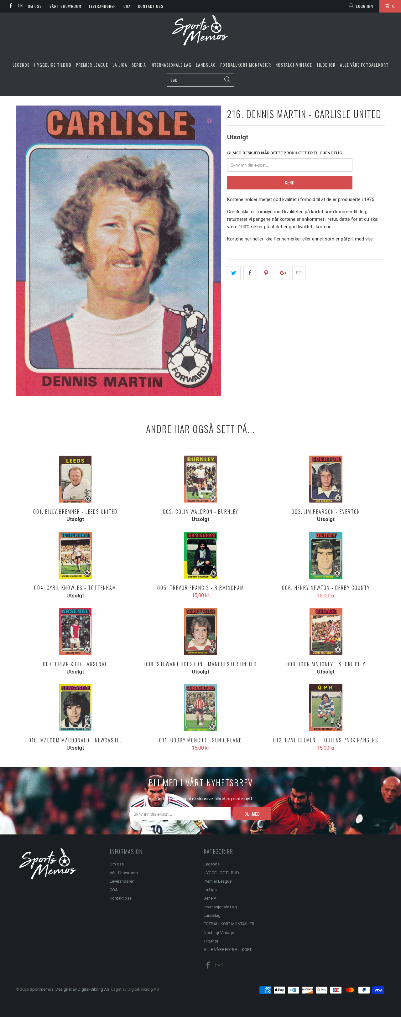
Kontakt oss (151, 6)
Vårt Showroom (65, 6)
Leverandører (102, 6)
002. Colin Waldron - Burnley (200, 479)
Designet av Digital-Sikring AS (82, 989)
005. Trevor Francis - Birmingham (200, 555)
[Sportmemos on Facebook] (10, 6)
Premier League (92, 64)
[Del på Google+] (282, 273)
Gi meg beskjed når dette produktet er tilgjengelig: (285, 153)
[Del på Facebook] (250, 273)
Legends (21, 64)
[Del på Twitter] (234, 273)
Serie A (139, 64)
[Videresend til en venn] (299, 273)
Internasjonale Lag (170, 64)
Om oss (35, 6)
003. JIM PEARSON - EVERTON (325, 479)
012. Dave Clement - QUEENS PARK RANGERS (325, 707)
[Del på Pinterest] (266, 273)
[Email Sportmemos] (20, 6)
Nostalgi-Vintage (293, 64)
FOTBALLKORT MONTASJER (245, 64)
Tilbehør (326, 64)
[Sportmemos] (200, 30)
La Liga (119, 64)
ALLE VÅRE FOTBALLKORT (364, 64)
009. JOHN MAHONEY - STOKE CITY (325, 631)
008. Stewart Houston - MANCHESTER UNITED (200, 631)
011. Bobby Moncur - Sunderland (200, 707)
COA (127, 6)
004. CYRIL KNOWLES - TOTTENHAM (75, 555)
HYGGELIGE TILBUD (52, 64)
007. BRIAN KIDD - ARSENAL (75, 631)
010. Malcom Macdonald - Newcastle (75, 707)
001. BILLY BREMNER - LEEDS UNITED (75, 479)
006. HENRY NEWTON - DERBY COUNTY (325, 555)
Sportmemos (42, 989)
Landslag (206, 64)
